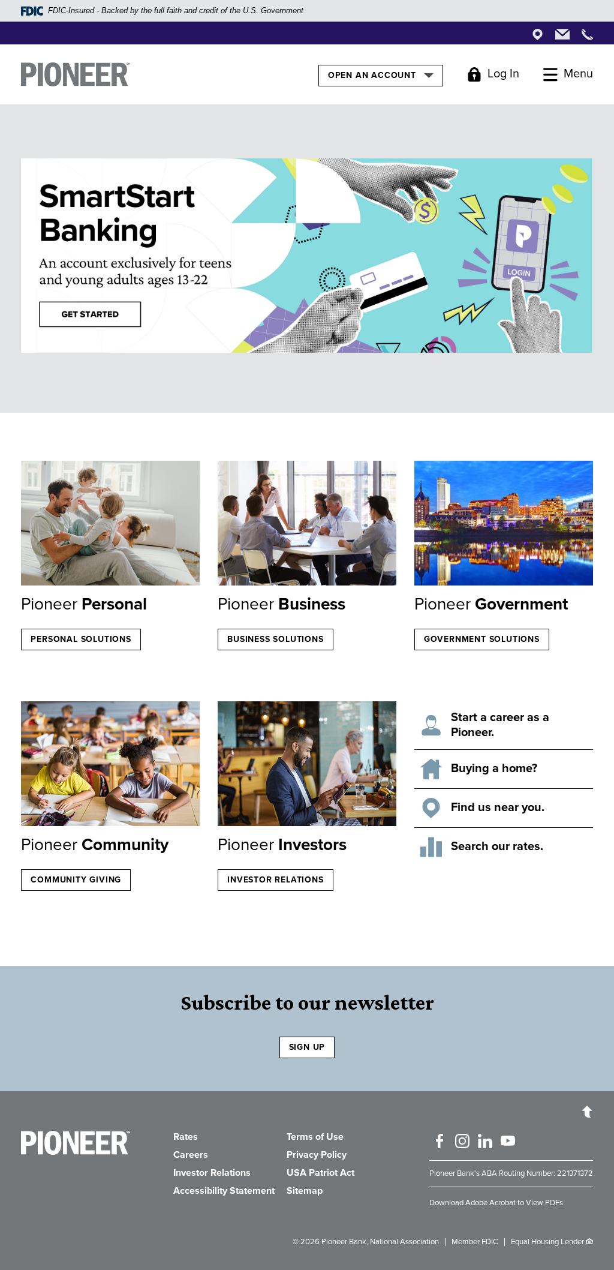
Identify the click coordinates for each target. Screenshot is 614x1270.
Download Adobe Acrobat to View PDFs (496, 1203)
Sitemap (305, 1191)
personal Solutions (81, 639)
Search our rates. (497, 846)
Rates (185, 1137)
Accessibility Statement (224, 1191)
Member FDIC (475, 1242)
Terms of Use (315, 1137)
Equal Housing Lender (547, 1242)
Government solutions (482, 639)
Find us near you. (497, 807)
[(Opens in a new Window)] (307, 766)
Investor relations (275, 880)
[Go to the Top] (587, 1111)
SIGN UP (307, 1047)
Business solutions (275, 639)
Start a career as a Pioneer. (500, 725)
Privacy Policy (317, 1155)
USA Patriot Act (320, 1173)
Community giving (76, 880)
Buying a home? (494, 768)
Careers (190, 1155)
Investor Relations (212, 1173)
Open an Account (373, 75)
